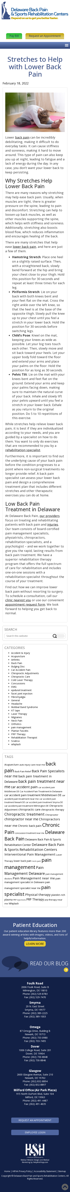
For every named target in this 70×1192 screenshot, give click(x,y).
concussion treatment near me (29, 833)
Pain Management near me (34, 878)
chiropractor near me (21, 819)
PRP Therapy (18, 734)
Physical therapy (38, 894)
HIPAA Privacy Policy (22, 1171)
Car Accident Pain (20, 669)
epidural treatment (21, 690)
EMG (13, 686)
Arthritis (15, 659)
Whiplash (14, 903)
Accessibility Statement (45, 1171)
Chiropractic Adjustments (25, 673)
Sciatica (15, 741)
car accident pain (24, 787)
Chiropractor (51, 814)
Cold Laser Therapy (22, 680)
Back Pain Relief (23, 771)
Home (7, 1171)
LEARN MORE (35, 944)
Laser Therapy (19, 713)
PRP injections (19, 900)
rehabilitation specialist (22, 450)
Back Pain (16, 663)
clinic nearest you (18, 600)
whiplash (16, 744)
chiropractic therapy (52, 809)
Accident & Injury (20, 653)
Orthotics (16, 724)
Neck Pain (16, 720)
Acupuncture (18, 656)
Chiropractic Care (20, 676)
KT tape (15, 710)
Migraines (16, 717)
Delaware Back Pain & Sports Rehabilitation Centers (34, 847)
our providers (50, 516)
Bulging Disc (18, 666)
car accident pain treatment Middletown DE (32, 795)
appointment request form (25, 604)
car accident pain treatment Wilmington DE (26, 805)
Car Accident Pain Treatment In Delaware (41, 791)
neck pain (36, 861)
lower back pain (24, 247)
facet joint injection (21, 693)
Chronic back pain (29, 826)
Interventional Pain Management (29, 854)
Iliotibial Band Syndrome (24, 707)
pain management (21, 727)
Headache (16, 703)
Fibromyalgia (18, 697)
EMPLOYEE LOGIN (35, 1132)
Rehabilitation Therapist (24, 737)
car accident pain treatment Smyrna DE (44, 802)
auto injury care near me (32, 764)
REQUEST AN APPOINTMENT (35, 1120)
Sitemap (62, 1171)
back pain (22, 137)
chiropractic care (29, 809)
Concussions (18, 683)
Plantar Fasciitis (19, 730)
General (15, 700)
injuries (52, 524)
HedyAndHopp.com (40, 1162)
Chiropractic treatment (24, 814)
